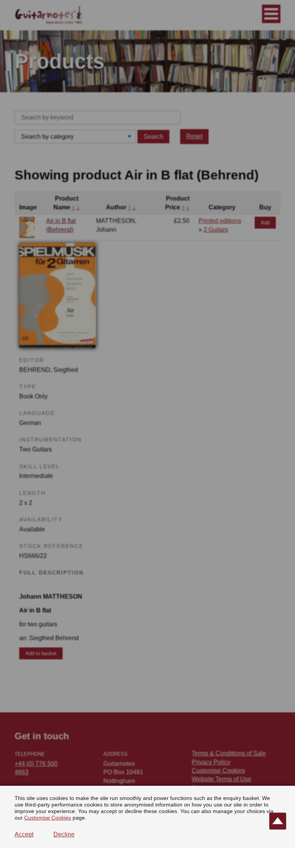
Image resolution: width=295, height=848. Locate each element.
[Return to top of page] (277, 821)
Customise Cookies (47, 818)
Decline (64, 834)
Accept (24, 834)
